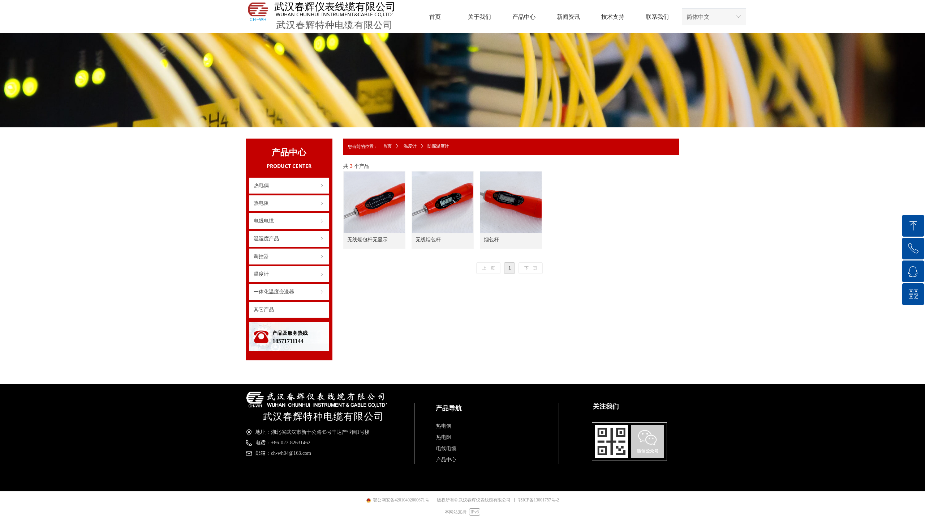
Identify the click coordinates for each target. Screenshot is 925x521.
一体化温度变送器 (289, 292)
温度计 (289, 274)
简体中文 (698, 17)
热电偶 (289, 185)
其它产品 (264, 309)
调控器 (289, 256)
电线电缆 (289, 221)
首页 (387, 146)
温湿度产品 (289, 238)
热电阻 (289, 203)
